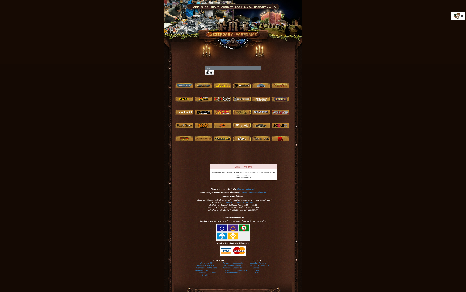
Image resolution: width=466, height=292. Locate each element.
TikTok (256, 272)
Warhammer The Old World (206, 268)
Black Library (207, 275)
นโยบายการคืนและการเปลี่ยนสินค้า (252, 192)
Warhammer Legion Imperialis (235, 270)
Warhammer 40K (206, 263)
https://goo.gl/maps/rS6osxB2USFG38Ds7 (238, 202)
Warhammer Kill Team (207, 272)
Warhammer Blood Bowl (232, 265)
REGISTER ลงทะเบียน (266, 7)
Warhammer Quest (232, 272)
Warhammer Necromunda (233, 263)
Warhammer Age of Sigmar (207, 265)
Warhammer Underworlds (232, 268)
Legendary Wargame (258, 263)
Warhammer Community (259, 265)
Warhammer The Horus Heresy (207, 270)
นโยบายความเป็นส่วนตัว (246, 189)
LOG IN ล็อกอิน (243, 7)
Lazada (256, 270)
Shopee (256, 268)
